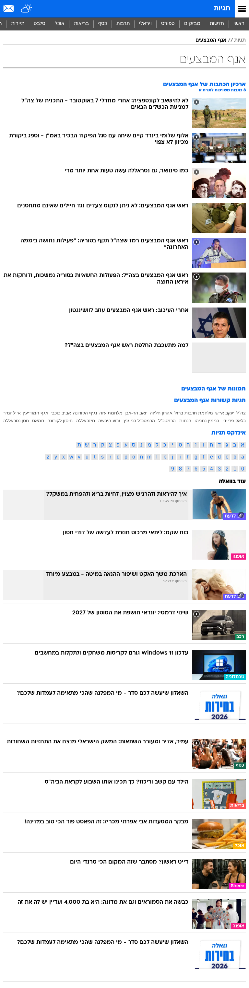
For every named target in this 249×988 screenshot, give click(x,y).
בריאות (81, 23)
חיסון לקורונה (60, 420)
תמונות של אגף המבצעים (213, 389)
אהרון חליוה (161, 412)
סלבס (39, 23)
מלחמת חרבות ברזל (193, 412)
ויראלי (145, 23)
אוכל (60, 23)
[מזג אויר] (26, 9)
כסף (102, 23)
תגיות (222, 8)
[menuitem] (217, 24)
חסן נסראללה (16, 420)
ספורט (168, 23)
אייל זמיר (12, 412)
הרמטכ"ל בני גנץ (139, 420)
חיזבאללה (85, 420)
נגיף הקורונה (85, 412)
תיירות (17, 23)
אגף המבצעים (211, 40)
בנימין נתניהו (207, 420)
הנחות (185, 420)
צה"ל (241, 412)
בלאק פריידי (234, 420)
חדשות (217, 23)
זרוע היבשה (109, 420)
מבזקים (192, 23)
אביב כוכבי (61, 412)
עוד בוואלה (232, 481)
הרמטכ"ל (167, 420)
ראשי (238, 23)
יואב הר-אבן (136, 412)
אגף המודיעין (35, 412)
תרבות (123, 23)
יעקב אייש (224, 412)
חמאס (38, 420)
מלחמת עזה (111, 412)
